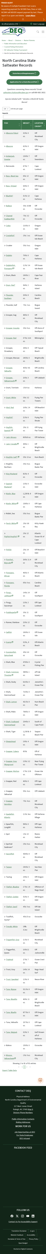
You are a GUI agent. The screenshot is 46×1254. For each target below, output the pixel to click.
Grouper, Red (11, 338)
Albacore (9, 146)
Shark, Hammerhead (9, 693)
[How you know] (20, 24)
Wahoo (9, 1045)
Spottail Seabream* (8, 846)
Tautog (9, 877)
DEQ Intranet (24, 1138)
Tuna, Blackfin (11, 999)
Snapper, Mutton (12, 771)
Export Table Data (9, 1070)
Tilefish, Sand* (12, 906)
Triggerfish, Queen (9, 951)
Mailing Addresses (23, 1122)
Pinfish (8, 549)
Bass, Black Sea (12, 176)
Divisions (18, 40)
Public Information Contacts (23, 1119)
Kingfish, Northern (8, 465)
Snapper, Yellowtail (8, 793)
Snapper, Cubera (12, 751)
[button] (36, 31)
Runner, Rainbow (12, 622)
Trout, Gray (10, 969)
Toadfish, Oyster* (8, 918)
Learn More (30, 15)
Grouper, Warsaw (12, 358)
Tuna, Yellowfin (12, 1022)
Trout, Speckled (12, 979)
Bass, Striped (11, 186)
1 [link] (24, 1067)
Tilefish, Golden (12, 896)
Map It (30, 1109)
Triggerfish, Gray (12, 939)
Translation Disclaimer (19, 1231)
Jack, (11, 444)
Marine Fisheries (29, 40)
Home (4, 40)
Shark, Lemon (11, 701)
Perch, (11, 523)
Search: (5, 113)
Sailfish (9, 632)
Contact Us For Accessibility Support (23, 1221)
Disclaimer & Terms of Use (16, 1239)
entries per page (17, 109)
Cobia (8, 225)
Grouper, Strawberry (8, 350)
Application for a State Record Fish (23, 82)
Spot (8, 834)
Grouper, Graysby (12, 328)
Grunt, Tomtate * (11, 389)
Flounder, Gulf (11, 305)
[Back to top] (40, 1080)
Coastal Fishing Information (13, 47)
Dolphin (9, 255)
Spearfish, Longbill (9, 826)
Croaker (9, 245)
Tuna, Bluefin (11, 1012)
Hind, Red (10, 407)
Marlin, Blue (10, 493)
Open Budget (23, 1243)
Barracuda (10, 166)
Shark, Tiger (11, 731)
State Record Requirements (23, 73)
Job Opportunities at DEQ (24, 1132)
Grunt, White (11, 397)
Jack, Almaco (11, 437)
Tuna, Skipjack (11, 1032)
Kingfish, (11, 457)
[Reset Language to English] (31, 24)
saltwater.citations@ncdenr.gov (16, 92)
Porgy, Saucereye (8, 604)
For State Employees (24, 1135)
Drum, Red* (10, 285)
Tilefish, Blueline (12, 887)
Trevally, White (12, 926)
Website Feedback (17, 1235)
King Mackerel (11, 474)
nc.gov (32, 1231)
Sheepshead (11, 741)
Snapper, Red (11, 781)
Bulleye (9, 205)
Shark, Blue (10, 662)
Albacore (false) (12, 133)
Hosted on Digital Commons (23, 1249)
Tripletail (9, 959)
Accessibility (31, 1235)
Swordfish (10, 854)
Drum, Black (11, 275)
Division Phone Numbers (23, 1112)
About (10, 40)
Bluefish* (9, 196)
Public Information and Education (15, 43)
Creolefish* (10, 235)
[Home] (14, 29)
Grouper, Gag (11, 315)
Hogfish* (9, 417)
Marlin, (11, 503)
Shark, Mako (11, 711)
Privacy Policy (33, 1239)
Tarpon (9, 867)
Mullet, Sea (10, 513)
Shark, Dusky (11, 682)
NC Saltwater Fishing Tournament (15, 50)
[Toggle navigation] (43, 31)
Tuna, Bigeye (11, 989)
